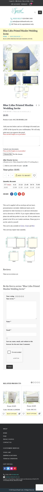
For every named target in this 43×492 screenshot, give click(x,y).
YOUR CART (7, 452)
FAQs (31, 1)
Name (8, 321)
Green (22, 226)
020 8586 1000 (28, 18)
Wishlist (24, 4)
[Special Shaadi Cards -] (16, 10)
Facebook (11, 194)
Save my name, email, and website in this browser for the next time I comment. (19, 343)
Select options (11, 413)
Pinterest (19, 194)
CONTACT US (7, 442)
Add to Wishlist (34, 175)
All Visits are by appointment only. (22, 24)
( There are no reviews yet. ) (21, 111)
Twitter (15, 194)
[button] (32, 382)
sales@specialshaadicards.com (23, 21)
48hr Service (18, 1)
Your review (10, 299)
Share (6, 194)
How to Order (25, 1)
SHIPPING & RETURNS (10, 455)
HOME (5, 433)
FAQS (4, 436)
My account (15, 4)
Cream (27, 226)
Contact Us (12, 1)
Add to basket (24, 175)
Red (33, 226)
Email (23, 194)
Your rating (10, 296)
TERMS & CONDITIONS (10, 458)
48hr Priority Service (10, 160)
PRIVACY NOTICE (8, 439)
